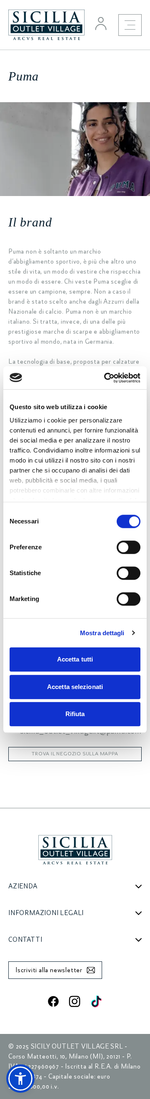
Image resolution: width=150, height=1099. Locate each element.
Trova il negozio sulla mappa (75, 754)
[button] (20, 1078)
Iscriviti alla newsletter (48, 970)
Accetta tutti (75, 659)
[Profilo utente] (101, 23)
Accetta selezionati (75, 686)
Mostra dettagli (102, 632)
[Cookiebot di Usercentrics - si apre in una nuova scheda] (105, 377)
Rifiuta (75, 713)
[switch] (128, 547)
